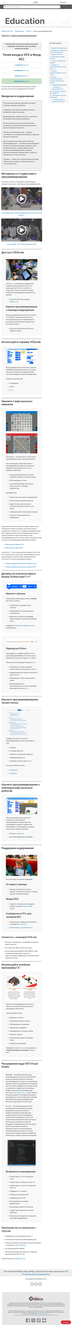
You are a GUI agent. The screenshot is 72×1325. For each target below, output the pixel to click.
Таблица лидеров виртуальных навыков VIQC (21, 563)
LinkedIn (40, 1284)
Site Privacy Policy (18, 1315)
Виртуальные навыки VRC (14, 548)
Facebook (32, 1284)
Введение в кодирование (59, 48)
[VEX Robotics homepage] (33, 2)
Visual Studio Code (19, 1092)
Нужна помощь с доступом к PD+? (21, 927)
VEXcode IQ (14, 770)
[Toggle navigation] (4, 2)
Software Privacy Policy (42, 1315)
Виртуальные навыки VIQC (14, 544)
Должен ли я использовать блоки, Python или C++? (58, 66)
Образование (19, 31)
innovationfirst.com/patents (43, 1313)
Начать (28, 31)
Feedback (66, 1322)
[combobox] (31, 6)
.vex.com (21, 65)
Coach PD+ (23, 924)
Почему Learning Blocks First (24, 625)
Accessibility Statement (53, 1315)
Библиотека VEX (7, 31)
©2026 (43, 1310)
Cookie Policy (33, 1315)
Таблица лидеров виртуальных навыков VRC (20, 567)
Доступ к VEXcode (57, 54)
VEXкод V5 (13, 773)
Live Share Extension (19, 1245)
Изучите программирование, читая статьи (58, 73)
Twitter (36, 1284)
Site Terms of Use (26, 1315)
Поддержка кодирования (59, 85)
